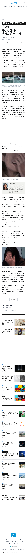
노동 (21, 6)
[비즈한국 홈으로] (13, 2)
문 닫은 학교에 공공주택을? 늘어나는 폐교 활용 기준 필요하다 (9, 433)
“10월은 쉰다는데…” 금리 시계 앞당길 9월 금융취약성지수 (10, 454)
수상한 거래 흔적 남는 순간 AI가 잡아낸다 (8, 443)
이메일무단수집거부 (14, 541)
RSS (14, 543)
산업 (9, 6)
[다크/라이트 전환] (3, 2)
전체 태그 (18, 543)
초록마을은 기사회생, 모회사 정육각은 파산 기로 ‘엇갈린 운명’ (9, 464)
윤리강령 (10, 539)
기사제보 (15, 539)
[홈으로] (13, 535)
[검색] (5, 3)
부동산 (15, 6)
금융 (11, 6)
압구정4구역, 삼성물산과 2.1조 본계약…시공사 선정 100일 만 (10, 486)
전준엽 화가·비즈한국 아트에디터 (8, 37)
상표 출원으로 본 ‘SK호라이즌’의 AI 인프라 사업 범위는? (10, 424)
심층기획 (5, 6)
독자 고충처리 (20, 539)
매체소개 (6, 539)
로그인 (24, 2)
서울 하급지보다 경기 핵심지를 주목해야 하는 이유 (9, 475)
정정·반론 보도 (9, 543)
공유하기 (14, 299)
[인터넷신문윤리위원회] (13, 546)
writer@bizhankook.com (6, 307)
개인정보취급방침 (6, 541)
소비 (23, 6)
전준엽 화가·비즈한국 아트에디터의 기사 (9, 316)
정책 (18, 6)
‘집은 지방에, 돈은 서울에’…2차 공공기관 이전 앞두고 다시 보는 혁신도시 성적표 (9, 497)
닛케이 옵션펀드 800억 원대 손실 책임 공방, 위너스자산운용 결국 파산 (10, 413)
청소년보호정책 (21, 541)
